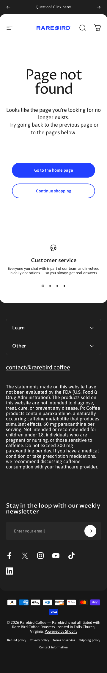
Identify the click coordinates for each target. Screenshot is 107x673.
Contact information (53, 647)
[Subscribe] (90, 531)
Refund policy (16, 640)
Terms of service (64, 640)
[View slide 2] (50, 285)
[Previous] (8, 7)
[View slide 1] (42, 285)
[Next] (98, 7)
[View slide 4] (64, 285)
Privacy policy (39, 640)
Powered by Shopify (61, 631)
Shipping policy (89, 640)
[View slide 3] (57, 285)
